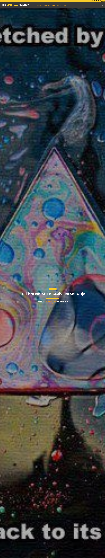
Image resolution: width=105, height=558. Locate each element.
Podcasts (59, 5)
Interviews (47, 5)
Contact (66, 5)
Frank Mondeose (51, 301)
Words (53, 5)
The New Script (52, 288)
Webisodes (39, 5)
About (33, 5)
